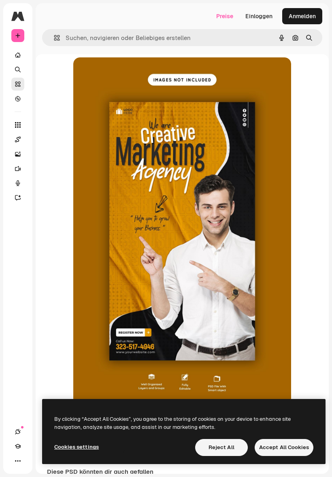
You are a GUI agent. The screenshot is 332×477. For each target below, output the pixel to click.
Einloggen (258, 16)
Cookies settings (76, 446)
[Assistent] (17, 197)
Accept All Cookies (284, 447)
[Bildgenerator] (17, 154)
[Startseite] (17, 55)
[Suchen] (17, 69)
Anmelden (302, 16)
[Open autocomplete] (54, 38)
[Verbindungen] (17, 431)
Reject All (221, 447)
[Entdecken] (17, 98)
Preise (224, 16)
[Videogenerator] (17, 168)
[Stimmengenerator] (17, 183)
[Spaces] (17, 139)
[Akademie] (17, 446)
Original (125, 72)
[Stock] (17, 84)
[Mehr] (17, 460)
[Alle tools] (17, 124)
